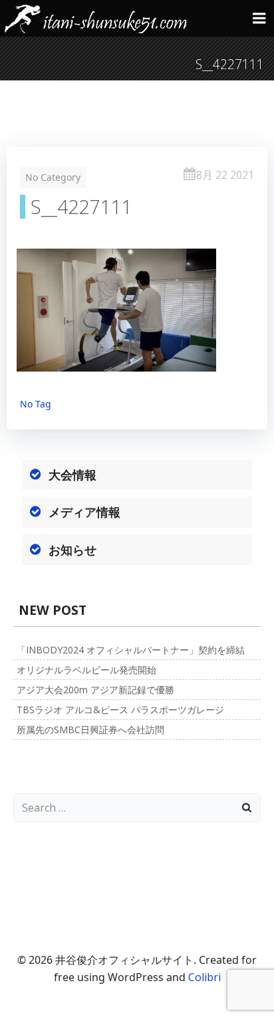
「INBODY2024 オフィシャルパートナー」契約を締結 (131, 649)
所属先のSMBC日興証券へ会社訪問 (90, 729)
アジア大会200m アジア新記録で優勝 (95, 689)
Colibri (204, 977)
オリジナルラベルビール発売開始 (86, 669)
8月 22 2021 (225, 175)
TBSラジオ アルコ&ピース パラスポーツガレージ (120, 709)
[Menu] (259, 18)
